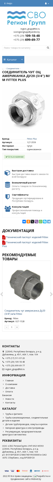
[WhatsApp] (40, 221)
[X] (32, 221)
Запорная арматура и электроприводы (24, 427)
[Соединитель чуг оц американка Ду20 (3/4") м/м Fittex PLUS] (26, 109)
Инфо (8, 3)
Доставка (10, 387)
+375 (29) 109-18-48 (15, 361)
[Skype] (45, 221)
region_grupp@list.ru (15, 369)
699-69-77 (26, 40)
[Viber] (36, 221)
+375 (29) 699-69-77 (15, 365)
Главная (9, 380)
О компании (11, 384)
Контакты (10, 402)
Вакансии (7, 395)
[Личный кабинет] (47, 3)
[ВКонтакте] (24, 221)
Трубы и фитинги (13, 414)
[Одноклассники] (28, 221)
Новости (9, 398)
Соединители (12, 68)
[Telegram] (49, 221)
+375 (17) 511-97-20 (15, 358)
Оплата (9, 391)
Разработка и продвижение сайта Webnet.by (30, 477)
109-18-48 (26, 36)
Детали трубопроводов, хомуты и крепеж (26, 424)
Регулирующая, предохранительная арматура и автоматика (21, 433)
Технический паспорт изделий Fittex (27, 237)
